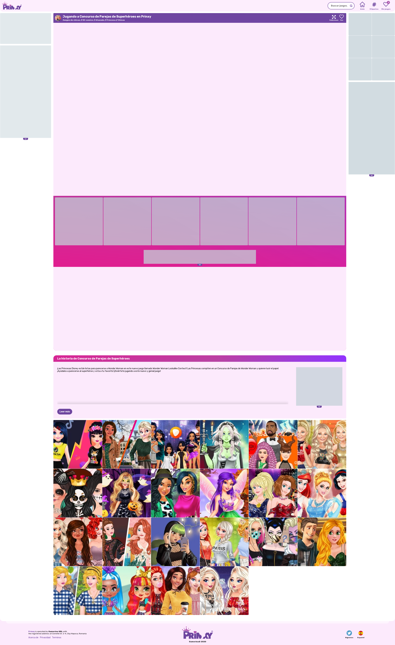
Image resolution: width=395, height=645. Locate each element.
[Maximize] (334, 18)
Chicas (121, 20)
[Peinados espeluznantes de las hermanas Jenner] (273, 444)
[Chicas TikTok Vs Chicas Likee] (77, 444)
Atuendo (100, 20)
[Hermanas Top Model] (273, 493)
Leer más (65, 411)
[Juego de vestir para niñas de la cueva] (126, 590)
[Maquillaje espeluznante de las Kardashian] (77, 493)
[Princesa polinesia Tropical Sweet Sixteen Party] (77, 542)
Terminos (56, 637)
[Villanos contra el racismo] (273, 542)
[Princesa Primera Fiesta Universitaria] (224, 542)
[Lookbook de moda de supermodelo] (322, 444)
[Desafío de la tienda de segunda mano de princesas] (77, 590)
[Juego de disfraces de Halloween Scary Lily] (224, 444)
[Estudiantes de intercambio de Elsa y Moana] (126, 444)
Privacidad (45, 637)
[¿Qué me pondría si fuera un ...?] (175, 444)
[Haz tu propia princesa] (322, 493)
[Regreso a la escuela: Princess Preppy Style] (175, 590)
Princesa (111, 20)
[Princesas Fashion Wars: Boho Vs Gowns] (126, 542)
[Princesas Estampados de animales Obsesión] (175, 493)
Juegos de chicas (71, 20)
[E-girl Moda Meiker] (175, 542)
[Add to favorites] (341, 18)
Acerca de (33, 637)
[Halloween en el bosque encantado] (126, 493)
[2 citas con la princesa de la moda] (322, 542)
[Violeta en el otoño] (224, 493)
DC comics (88, 20)
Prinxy (31, 631)
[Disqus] (199, 308)
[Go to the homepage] (11, 6)
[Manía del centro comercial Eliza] (224, 590)
